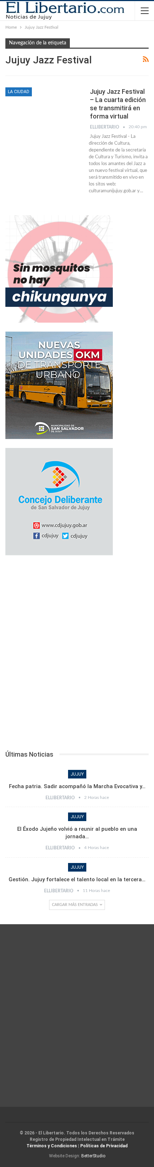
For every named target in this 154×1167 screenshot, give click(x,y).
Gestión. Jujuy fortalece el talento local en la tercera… (77, 879)
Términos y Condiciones (52, 1145)
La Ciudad (18, 91)
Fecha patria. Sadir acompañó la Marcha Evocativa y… (77, 786)
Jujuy (77, 774)
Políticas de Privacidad (103, 1145)
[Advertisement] (77, 655)
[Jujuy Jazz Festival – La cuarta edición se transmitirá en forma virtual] (43, 111)
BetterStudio (93, 1155)
